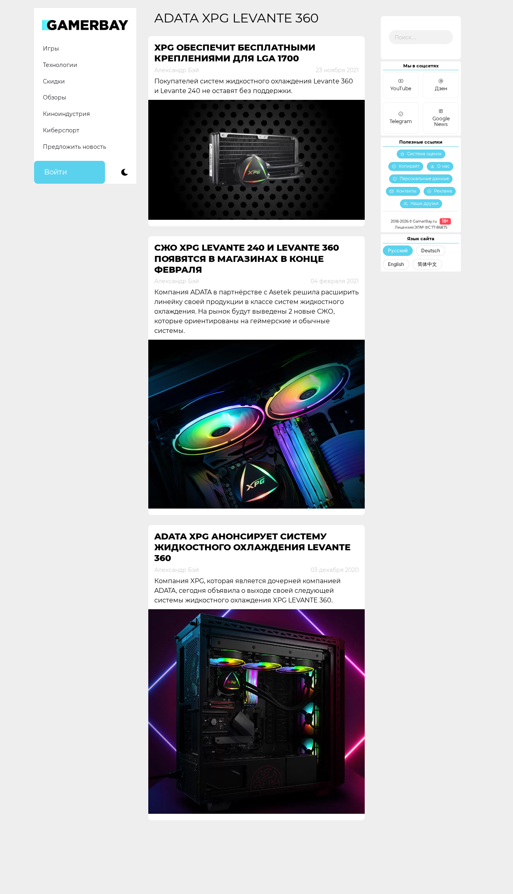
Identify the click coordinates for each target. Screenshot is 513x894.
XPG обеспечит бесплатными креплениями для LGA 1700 (234, 53)
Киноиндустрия (66, 114)
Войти (55, 172)
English (396, 264)
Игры (51, 48)
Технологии (60, 65)
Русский (398, 250)
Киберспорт (61, 130)
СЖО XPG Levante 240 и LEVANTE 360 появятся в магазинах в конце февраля (246, 258)
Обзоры (54, 97)
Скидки (54, 81)
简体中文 (427, 264)
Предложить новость (74, 146)
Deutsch (430, 250)
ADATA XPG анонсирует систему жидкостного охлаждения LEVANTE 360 (252, 547)
